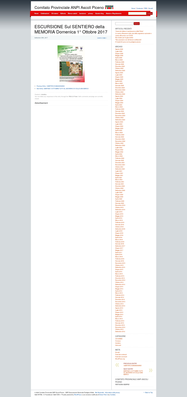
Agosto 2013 (119, 308)
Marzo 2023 (119, 132)
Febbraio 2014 (119, 295)
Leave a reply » (102, 38)
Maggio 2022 (119, 152)
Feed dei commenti (121, 357)
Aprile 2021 (118, 177)
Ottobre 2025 (119, 68)
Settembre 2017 (120, 246)
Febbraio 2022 (119, 158)
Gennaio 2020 (119, 203)
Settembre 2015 (120, 267)
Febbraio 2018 (119, 242)
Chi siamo (54, 13)
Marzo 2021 (119, 179)
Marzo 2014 (119, 293)
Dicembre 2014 (120, 278)
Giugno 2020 (119, 194)
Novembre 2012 (120, 327)
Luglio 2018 (118, 231)
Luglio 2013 (118, 310)
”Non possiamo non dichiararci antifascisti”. (128, 40)
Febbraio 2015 (119, 276)
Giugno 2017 (119, 248)
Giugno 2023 (119, 126)
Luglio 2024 (118, 98)
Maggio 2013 (119, 314)
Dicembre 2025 (120, 66)
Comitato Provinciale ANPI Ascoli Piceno (69, 7)
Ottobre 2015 (119, 265)
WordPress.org (120, 359)
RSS (145, 8)
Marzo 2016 (119, 257)
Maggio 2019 (119, 216)
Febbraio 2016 (119, 259)
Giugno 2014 (119, 287)
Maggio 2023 (119, 128)
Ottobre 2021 (119, 167)
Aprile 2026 (118, 58)
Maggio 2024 (119, 103)
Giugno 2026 (119, 53)
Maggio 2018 (119, 235)
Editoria (63, 13)
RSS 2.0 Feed (73, 96)
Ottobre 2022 (119, 143)
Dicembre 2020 (120, 186)
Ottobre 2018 (119, 227)
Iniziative (43, 94)
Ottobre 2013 (119, 304)
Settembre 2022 (120, 145)
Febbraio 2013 (119, 321)
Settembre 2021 (120, 169)
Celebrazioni (45, 13)
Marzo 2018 (119, 239)
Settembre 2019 (120, 209)
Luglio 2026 (118, 51)
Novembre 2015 (120, 263)
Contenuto (139, 8)
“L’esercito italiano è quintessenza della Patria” (129, 31)
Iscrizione (82, 13)
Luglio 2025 (118, 75)
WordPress (77, 395)
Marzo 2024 (119, 107)
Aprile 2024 (118, 105)
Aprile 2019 (118, 218)
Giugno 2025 (119, 77)
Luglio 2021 (118, 171)
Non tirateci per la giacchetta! (124, 37)
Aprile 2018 (118, 237)
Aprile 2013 (118, 316)
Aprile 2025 (118, 81)
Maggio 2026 (119, 55)
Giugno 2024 (119, 100)
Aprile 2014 (118, 291)
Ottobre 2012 (119, 329)
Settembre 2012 (120, 331)
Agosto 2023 (119, 122)
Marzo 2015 (119, 274)
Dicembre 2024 (120, 88)
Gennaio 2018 (119, 244)
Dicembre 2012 (120, 325)
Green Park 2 (103, 395)
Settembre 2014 (120, 284)
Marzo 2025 (119, 83)
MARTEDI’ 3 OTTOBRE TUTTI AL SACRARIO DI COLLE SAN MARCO (63, 88)
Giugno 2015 (119, 269)
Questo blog (99, 13)
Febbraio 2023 (119, 135)
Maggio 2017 (119, 250)
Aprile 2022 (118, 154)
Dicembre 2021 (120, 162)
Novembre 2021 (120, 165)
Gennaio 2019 (119, 224)
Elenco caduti (72, 13)
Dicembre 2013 (120, 299)
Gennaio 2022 (119, 160)
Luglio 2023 (118, 124)
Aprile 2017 (118, 252)
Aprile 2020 (118, 199)
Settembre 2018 (120, 229)
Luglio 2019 (118, 212)
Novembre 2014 (120, 280)
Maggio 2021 (119, 175)
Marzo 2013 (119, 319)
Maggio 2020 (119, 197)
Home (133, 8)
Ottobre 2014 (119, 282)
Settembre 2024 (120, 94)
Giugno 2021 (119, 173)
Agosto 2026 (119, 49)
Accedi (150, 8)
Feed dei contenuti (121, 354)
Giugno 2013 (119, 312)
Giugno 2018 (119, 233)
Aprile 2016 (118, 254)
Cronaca (118, 341)
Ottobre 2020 (119, 188)
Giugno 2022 (119, 150)
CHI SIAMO (119, 339)
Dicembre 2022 (120, 139)
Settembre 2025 (120, 70)
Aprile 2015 (118, 272)
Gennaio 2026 (119, 64)
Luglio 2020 (118, 192)
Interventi (118, 345)
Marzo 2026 (119, 60)
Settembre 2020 (120, 190)
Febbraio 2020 (119, 201)
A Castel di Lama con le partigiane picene (128, 42)
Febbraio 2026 (119, 62)
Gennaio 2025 (119, 85)
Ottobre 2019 (119, 207)
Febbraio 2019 (119, 222)
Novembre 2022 (120, 141)
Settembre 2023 (120, 120)
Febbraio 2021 (119, 182)
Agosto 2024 (119, 96)
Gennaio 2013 (119, 323)
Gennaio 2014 (119, 297)
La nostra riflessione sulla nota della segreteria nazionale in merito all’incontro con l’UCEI (133, 34)
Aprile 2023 (118, 130)
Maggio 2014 (119, 289)
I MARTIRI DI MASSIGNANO (51, 86)
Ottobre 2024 (119, 92)
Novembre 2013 (120, 302)
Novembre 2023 (120, 115)
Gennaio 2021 (119, 184)
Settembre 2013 (120, 306)
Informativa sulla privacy (112, 392)
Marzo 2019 (119, 220)
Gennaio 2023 (119, 137)
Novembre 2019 (120, 205)
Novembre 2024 (120, 90)
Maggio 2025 (119, 79)
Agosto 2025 (119, 73)
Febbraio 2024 (119, 109)
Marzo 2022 (119, 156)
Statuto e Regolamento (113, 13)
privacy (90, 13)
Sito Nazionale (99, 392)
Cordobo (112, 395)
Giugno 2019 (119, 214)
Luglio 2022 (118, 147)
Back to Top (149, 392)
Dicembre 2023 (120, 113)
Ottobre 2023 (119, 117)
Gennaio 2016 (119, 261)
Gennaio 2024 (119, 111)
